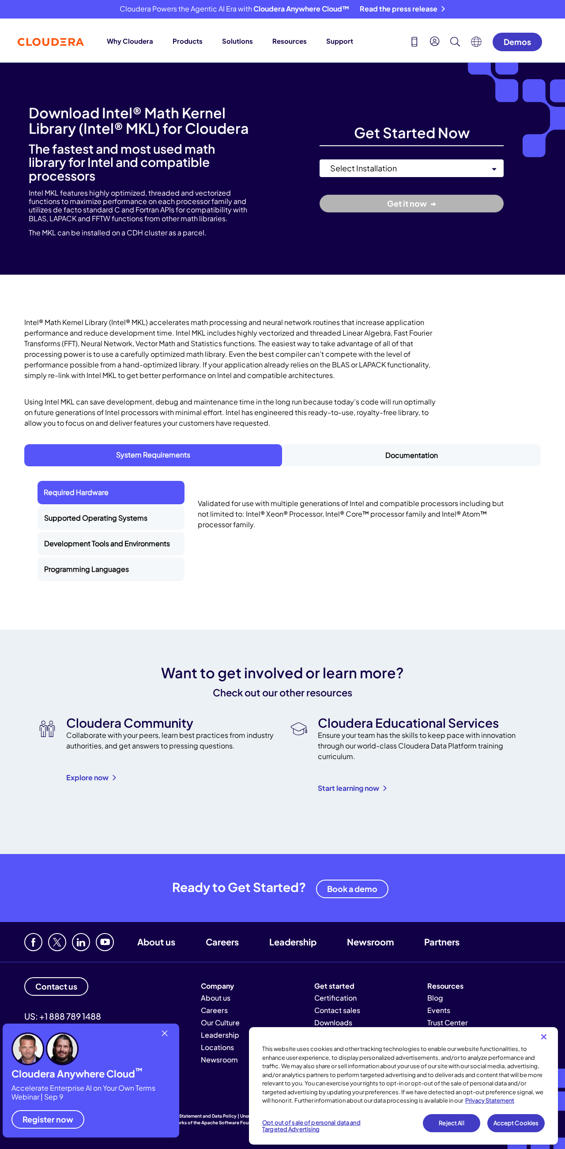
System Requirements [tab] (153, 454)
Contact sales (337, 1010)
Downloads (333, 1022)
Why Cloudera (130, 41)
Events (438, 1010)
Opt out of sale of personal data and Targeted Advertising (311, 1126)
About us (156, 941)
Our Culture (220, 1022)
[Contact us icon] (414, 43)
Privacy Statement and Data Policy (199, 1116)
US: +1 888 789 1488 (62, 1016)
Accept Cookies (516, 1122)
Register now (48, 1119)
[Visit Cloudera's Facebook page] (33, 942)
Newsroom (370, 941)
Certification (335, 997)
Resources (289, 41)
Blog (435, 997)
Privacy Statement (489, 1100)
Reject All (451, 1122)
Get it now (407, 203)
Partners (442, 941)
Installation (336, 154)
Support (339, 41)
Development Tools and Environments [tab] (107, 543)
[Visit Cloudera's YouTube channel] (105, 942)
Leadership (292, 941)
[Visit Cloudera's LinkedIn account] (81, 942)
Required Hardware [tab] (76, 492)
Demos (517, 42)
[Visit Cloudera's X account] (57, 942)
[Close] (544, 1037)
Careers (222, 941)
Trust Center (447, 1022)
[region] (403, 1086)
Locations (217, 1047)
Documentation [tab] (411, 455)
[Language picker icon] (476, 44)
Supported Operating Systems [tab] (95, 517)
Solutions (237, 41)
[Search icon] (455, 43)
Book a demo (352, 889)
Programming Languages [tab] (86, 569)
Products (188, 41)
